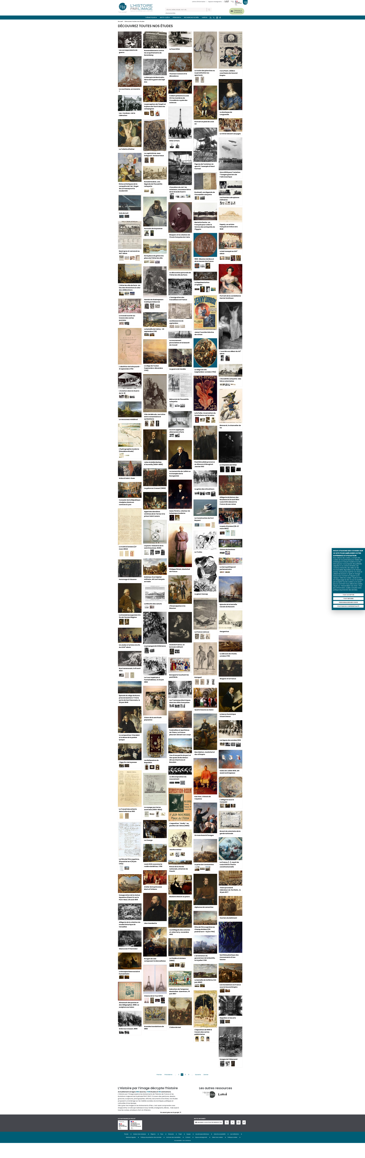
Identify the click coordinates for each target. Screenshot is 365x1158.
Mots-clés (164, 17)
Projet (180, 1134)
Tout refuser (348, 599)
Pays (161, 1134)
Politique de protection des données (151, 1137)
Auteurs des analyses (139, 1134)
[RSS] (227, 1122)
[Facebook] (244, 1122)
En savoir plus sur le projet (169, 1112)
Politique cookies (232, 1137)
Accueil (120, 21)
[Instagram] (238, 1122)
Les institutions (234, 1134)
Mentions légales (131, 1137)
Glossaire (171, 1134)
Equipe (188, 1134)
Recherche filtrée (191, 17)
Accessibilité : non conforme (182, 1140)
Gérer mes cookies (217, 1137)
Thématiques (150, 17)
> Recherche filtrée (170, 13)
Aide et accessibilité (219, 1134)
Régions (153, 1134)
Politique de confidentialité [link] (348, 606)
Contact (187, 1137)
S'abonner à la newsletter (238, 11)
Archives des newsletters (173, 1137)
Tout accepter (348, 595)
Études (126, 1134)
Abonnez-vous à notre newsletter (210, 1122)
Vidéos (204, 17)
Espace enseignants (215, 1)
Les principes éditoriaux (202, 1134)
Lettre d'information (198, 1)
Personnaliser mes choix (348, 602)
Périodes (176, 17)
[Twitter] (233, 1122)
